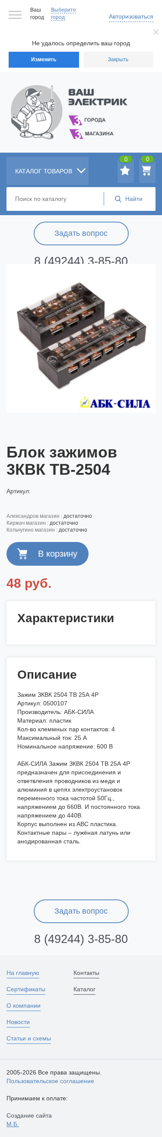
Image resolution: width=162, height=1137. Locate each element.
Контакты (86, 972)
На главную (22, 972)
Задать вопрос (81, 233)
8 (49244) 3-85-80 (81, 261)
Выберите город (63, 13)
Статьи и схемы (28, 1038)
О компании (23, 1005)
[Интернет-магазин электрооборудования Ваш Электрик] (81, 101)
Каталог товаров (44, 171)
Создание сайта (29, 1120)
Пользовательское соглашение (50, 1080)
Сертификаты (25, 989)
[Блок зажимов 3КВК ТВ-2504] (81, 338)
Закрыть (118, 59)
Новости (18, 1021)
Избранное (125, 161)
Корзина (147, 161)
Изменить (43, 59)
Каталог (84, 989)
